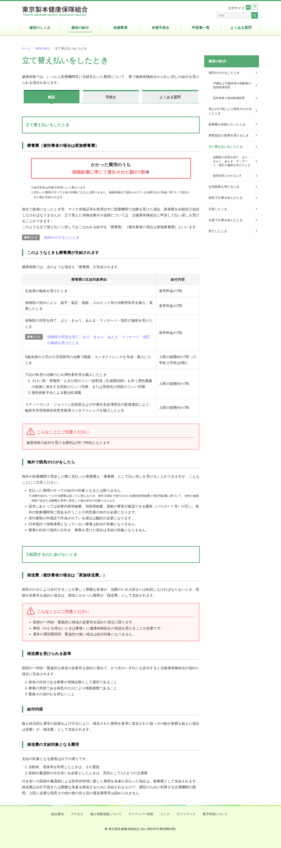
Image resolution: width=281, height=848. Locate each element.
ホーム (26, 48)
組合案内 (57, 814)
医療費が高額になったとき (227, 124)
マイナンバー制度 (140, 814)
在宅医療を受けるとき (224, 186)
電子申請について (214, 814)
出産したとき (218, 209)
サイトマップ (186, 814)
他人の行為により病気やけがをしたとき (230, 111)
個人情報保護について (105, 814)
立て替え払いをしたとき (226, 146)
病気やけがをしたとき (62, 237)
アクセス (77, 814)
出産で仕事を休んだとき (226, 220)
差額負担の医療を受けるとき (229, 135)
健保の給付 (43, 48)
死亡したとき (218, 231)
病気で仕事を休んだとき (226, 197)
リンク (165, 814)
